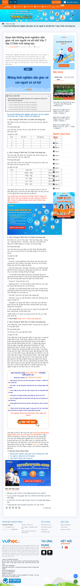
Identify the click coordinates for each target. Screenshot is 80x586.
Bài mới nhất (69, 77)
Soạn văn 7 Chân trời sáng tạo (29, 319)
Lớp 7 (39, 47)
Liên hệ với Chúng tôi (46, 527)
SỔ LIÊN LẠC (58, 6)
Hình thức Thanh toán (27, 524)
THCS (10, 2)
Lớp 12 (57, 188)
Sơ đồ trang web (45, 531)
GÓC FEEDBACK (48, 6)
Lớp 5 (57, 160)
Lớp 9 (57, 176)
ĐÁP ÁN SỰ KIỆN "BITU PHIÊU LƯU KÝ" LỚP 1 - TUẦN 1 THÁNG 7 (64, 126)
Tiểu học (5, 2)
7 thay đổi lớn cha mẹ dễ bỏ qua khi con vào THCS (25, 505)
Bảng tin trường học (66, 524)
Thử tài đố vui (64, 527)
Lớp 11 (57, 184)
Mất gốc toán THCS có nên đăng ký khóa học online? (26, 493)
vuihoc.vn (36, 444)
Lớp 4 (57, 155)
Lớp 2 (57, 147)
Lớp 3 (57, 151)
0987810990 (57, 2)
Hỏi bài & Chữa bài (65, 529)
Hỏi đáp (38, 6)
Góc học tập (29, 6)
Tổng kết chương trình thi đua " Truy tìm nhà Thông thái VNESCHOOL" (63, 104)
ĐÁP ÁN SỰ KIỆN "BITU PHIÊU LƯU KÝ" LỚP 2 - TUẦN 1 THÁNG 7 (61, 119)
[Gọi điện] (76, 582)
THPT (15, 2)
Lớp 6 (57, 164)
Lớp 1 (57, 143)
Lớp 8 (57, 172)
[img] (40, 15)
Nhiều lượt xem (58, 78)
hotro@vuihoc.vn (9, 527)
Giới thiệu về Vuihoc (46, 524)
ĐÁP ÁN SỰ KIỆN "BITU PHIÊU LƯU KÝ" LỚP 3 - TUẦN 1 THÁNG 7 (61, 111)
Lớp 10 (57, 180)
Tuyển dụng (44, 529)
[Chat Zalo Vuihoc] (76, 576)
